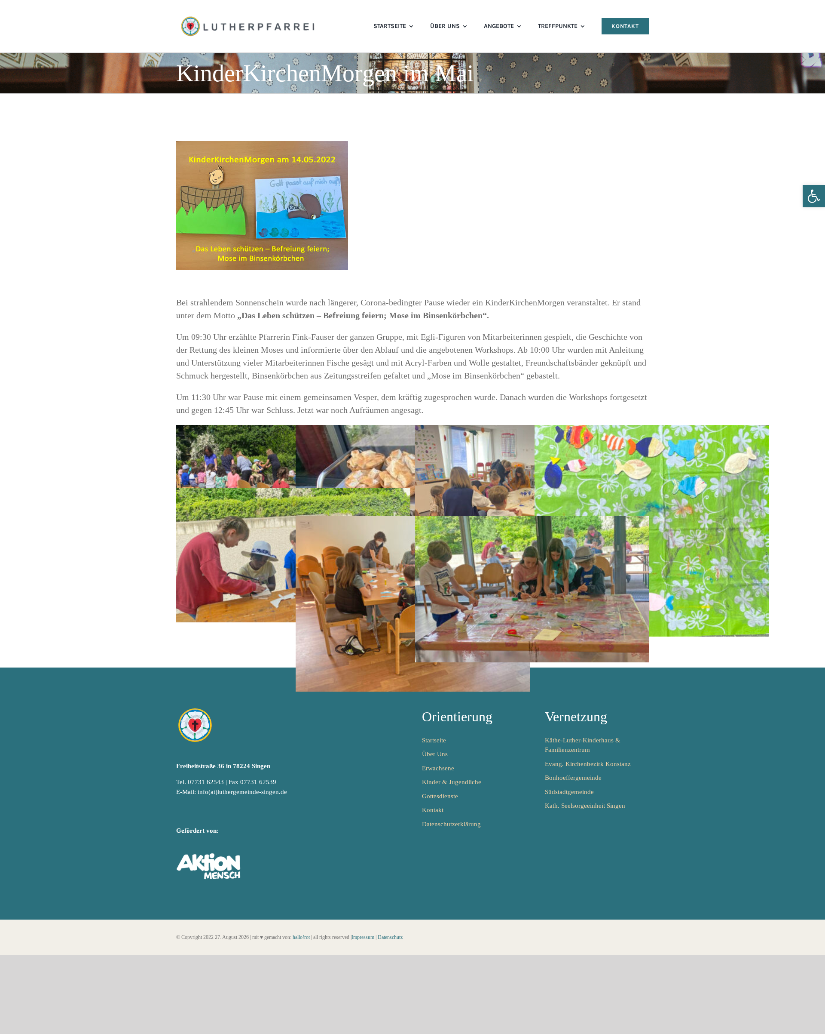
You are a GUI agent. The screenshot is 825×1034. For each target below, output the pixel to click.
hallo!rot (301, 937)
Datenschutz (390, 937)
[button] (814, 196)
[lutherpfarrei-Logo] (248, 17)
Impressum (362, 937)
